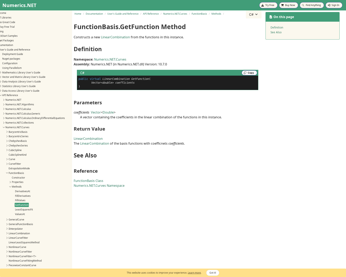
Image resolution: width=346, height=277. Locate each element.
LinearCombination (19, 233)
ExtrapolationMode (19, 168)
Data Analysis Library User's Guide (21, 81)
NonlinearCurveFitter (20, 251)
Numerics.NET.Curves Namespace (99, 185)
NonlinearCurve (17, 247)
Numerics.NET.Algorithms (19, 104)
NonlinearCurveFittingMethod (25, 260)
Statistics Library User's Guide (19, 86)
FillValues (20, 200)
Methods (17, 186)
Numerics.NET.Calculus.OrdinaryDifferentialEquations (35, 118)
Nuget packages (11, 58)
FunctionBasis (16, 173)
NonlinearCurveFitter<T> (22, 256)
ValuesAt (20, 214)
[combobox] (254, 14)
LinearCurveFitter (18, 237)
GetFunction (21, 205)
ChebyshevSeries (18, 145)
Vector (96, 112)
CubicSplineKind (17, 154)
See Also (276, 32)
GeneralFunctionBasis (21, 224)
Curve (12, 159)
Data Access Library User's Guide (20, 90)
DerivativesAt (22, 191)
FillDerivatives (23, 196)
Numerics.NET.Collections (19, 122)
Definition (277, 27)
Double (108, 112)
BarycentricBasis (18, 132)
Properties (17, 182)
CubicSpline (15, 150)
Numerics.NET (13, 99)
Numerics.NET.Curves (17, 127)
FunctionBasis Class (88, 181)
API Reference (10, 95)
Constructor (18, 177)
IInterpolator (16, 228)
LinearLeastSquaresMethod (24, 242)
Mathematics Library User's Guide (21, 72)
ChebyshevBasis (18, 141)
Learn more (194, 272)
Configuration (9, 63)
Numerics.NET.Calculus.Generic (22, 113)
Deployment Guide (12, 54)
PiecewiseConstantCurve (22, 265)
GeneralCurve (16, 219)
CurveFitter (15, 163)
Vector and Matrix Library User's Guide (23, 77)
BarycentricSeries (18, 136)
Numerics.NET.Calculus (18, 109)
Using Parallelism (12, 68)
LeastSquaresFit (24, 209)
